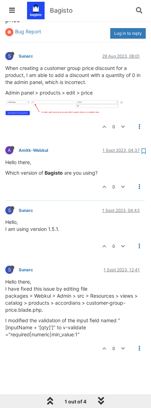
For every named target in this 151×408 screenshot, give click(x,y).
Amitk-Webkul (33, 150)
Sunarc (26, 56)
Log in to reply (128, 33)
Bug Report (28, 31)
